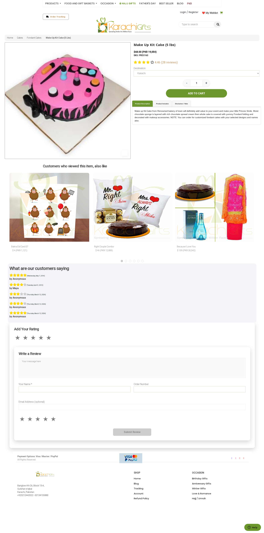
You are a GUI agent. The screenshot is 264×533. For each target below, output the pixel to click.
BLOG (180, 3)
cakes (20, 38)
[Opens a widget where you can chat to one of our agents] (252, 527)
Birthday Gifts (199, 478)
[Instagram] (235, 458)
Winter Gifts (199, 488)
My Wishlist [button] (212, 12)
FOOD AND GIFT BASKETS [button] (79, 3)
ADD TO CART (196, 93)
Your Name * (25, 384)
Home (137, 478)
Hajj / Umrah (199, 498)
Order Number (141, 384)
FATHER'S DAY (147, 3)
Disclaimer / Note (181, 104)
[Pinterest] (243, 458)
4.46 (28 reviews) (166, 62)
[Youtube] (239, 458)
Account (138, 493)
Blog (136, 483)
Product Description (142, 104)
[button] (122, 261)
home (10, 38)
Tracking (138, 488)
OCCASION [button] (107, 3)
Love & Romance (201, 493)
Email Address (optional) (32, 401)
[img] (217, 25)
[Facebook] (231, 458)
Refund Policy (141, 498)
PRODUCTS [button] (52, 3)
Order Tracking (57, 17)
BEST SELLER (166, 3)
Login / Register (189, 12)
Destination (140, 68)
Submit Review (132, 432)
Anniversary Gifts (201, 483)
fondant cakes (34, 38)
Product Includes (162, 104)
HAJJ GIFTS (128, 3)
